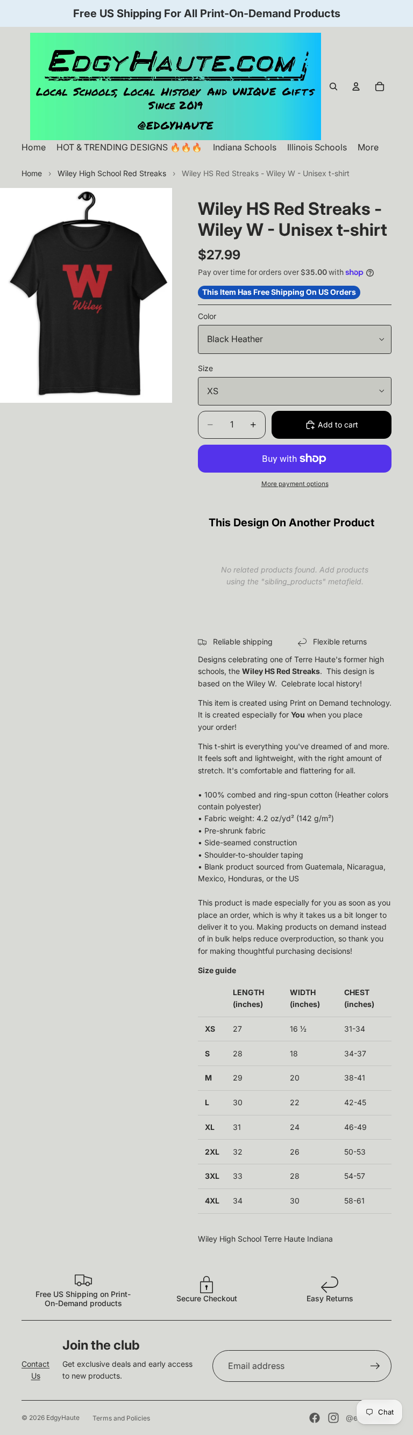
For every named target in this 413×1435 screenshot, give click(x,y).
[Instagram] (333, 1417)
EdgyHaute (63, 1418)
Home (32, 173)
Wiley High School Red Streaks (112, 173)
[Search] (333, 86)
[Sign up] (375, 1366)
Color (207, 316)
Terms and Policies (121, 1418)
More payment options (295, 484)
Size (205, 368)
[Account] (356, 86)
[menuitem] (368, 147)
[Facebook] (314, 1417)
